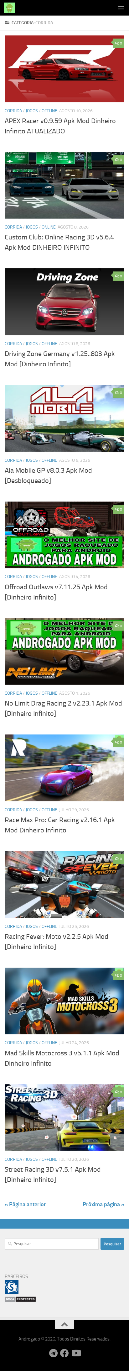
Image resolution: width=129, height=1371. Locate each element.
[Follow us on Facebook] (64, 1353)
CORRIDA (13, 110)
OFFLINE (49, 110)
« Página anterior (25, 1204)
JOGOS (32, 110)
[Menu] (121, 8)
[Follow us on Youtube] (75, 1353)
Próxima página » (103, 1204)
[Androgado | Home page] (11, 7)
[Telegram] (53, 1353)
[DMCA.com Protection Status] (20, 1301)
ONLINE (49, 227)
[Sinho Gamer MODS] (11, 1292)
